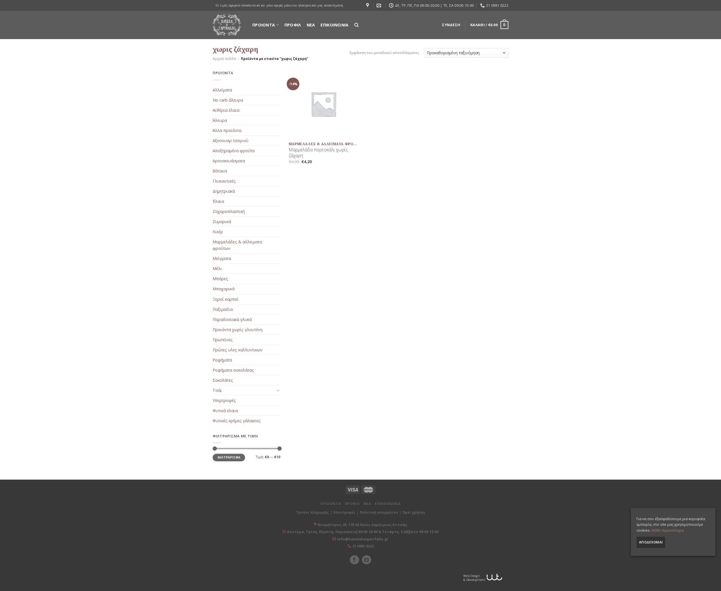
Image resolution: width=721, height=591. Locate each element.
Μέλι (217, 268)
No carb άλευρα (228, 100)
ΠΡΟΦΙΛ (292, 25)
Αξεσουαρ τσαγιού (230, 140)
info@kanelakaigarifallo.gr (363, 538)
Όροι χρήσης (413, 512)
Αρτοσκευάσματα (229, 160)
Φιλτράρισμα (228, 457)
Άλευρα (220, 120)
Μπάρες (220, 278)
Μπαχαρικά (224, 288)
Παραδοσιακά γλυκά (232, 319)
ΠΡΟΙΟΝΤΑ (263, 25)
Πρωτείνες (223, 339)
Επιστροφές (344, 512)
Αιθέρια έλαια (226, 110)
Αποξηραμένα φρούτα (234, 150)
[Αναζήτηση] (356, 25)
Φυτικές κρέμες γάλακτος (237, 420)
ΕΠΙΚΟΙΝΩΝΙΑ (334, 25)
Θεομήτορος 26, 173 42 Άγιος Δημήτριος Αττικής (362, 524)
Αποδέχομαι (651, 542)
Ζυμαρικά (222, 221)
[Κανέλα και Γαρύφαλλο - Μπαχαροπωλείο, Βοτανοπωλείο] (227, 25)
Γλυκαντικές (224, 181)
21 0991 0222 (363, 546)
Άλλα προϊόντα (227, 130)
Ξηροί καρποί (226, 299)
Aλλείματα (222, 90)
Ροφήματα (222, 360)
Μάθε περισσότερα (667, 529)
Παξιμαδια (223, 309)
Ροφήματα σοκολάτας (233, 370)
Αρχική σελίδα (224, 58)
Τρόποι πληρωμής (312, 512)
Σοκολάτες (223, 380)
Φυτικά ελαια (225, 410)
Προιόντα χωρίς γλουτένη (237, 329)
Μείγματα (222, 258)
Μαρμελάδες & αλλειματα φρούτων (237, 245)
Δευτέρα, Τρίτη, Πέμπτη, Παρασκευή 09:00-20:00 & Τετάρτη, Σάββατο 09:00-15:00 (362, 531)
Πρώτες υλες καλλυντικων (237, 349)
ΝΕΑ (311, 25)
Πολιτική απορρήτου (379, 512)
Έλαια (218, 201)
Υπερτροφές (224, 400)
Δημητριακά (224, 191)
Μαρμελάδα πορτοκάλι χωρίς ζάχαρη (318, 153)
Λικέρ (218, 231)
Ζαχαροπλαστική (229, 211)
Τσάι (217, 390)
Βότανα (220, 171)
